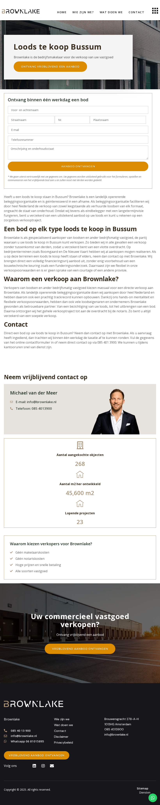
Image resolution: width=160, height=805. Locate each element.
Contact (136, 12)
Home (62, 12)
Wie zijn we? (83, 12)
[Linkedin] (34, 766)
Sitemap (142, 788)
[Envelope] (52, 766)
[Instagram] (43, 766)
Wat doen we (111, 12)
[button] (50, 66)
